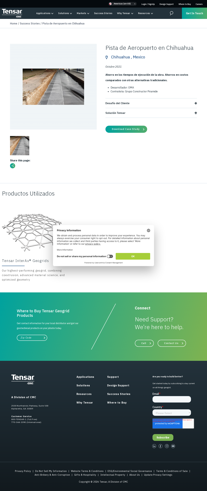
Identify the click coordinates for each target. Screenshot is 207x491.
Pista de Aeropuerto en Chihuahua (63, 23)
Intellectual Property (112, 474)
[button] (122, 4)
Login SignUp (148, 4)
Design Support (167, 4)
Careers (199, 4)
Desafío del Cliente (117, 103)
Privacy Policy (23, 471)
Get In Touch (194, 13)
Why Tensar (123, 13)
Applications (43, 13)
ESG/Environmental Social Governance (130, 471)
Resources (144, 13)
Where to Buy (185, 4)
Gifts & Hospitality (85, 474)
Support (113, 376)
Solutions (63, 13)
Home (13, 23)
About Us (134, 474)
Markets (81, 13)
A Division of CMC (23, 397)
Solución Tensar (115, 113)
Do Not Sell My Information (51, 471)
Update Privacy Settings (158, 474)
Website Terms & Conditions (87, 471)
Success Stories (103, 13)
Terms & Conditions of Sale (172, 471)
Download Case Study (126, 129)
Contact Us (171, 343)
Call (143, 343)
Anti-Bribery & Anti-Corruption (52, 474)
